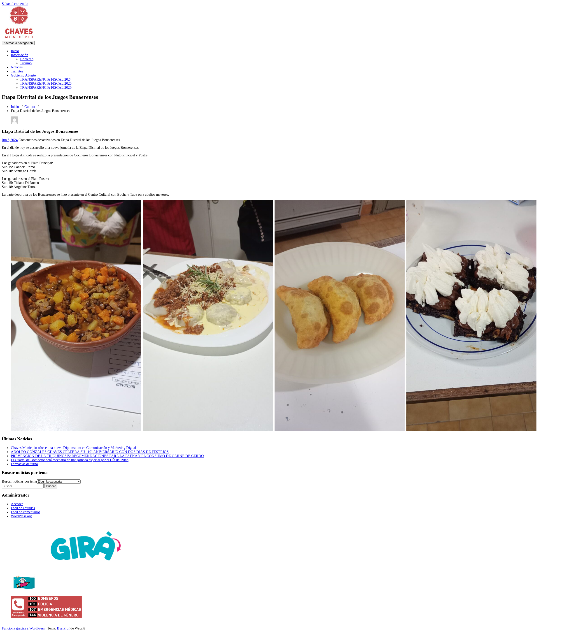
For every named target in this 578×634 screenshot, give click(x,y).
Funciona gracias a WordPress (23, 628)
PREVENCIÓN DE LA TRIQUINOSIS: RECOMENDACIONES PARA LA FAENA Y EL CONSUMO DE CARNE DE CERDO (107, 456)
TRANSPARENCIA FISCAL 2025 (46, 83)
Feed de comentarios (25, 512)
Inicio (15, 51)
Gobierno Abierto (23, 75)
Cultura (29, 107)
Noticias (17, 67)
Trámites (17, 71)
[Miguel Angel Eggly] (14, 122)
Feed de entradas (23, 508)
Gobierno (26, 59)
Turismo (26, 63)
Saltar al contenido (15, 4)
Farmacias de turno (24, 464)
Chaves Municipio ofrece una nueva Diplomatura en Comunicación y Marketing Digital (73, 448)
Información (19, 55)
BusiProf (63, 628)
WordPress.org (21, 516)
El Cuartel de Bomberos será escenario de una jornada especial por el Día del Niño (69, 460)
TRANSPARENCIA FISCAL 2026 (46, 87)
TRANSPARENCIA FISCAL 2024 (46, 79)
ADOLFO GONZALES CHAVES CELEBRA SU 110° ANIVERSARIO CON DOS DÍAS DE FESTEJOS (90, 452)
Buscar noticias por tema (19, 481)
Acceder (17, 504)
